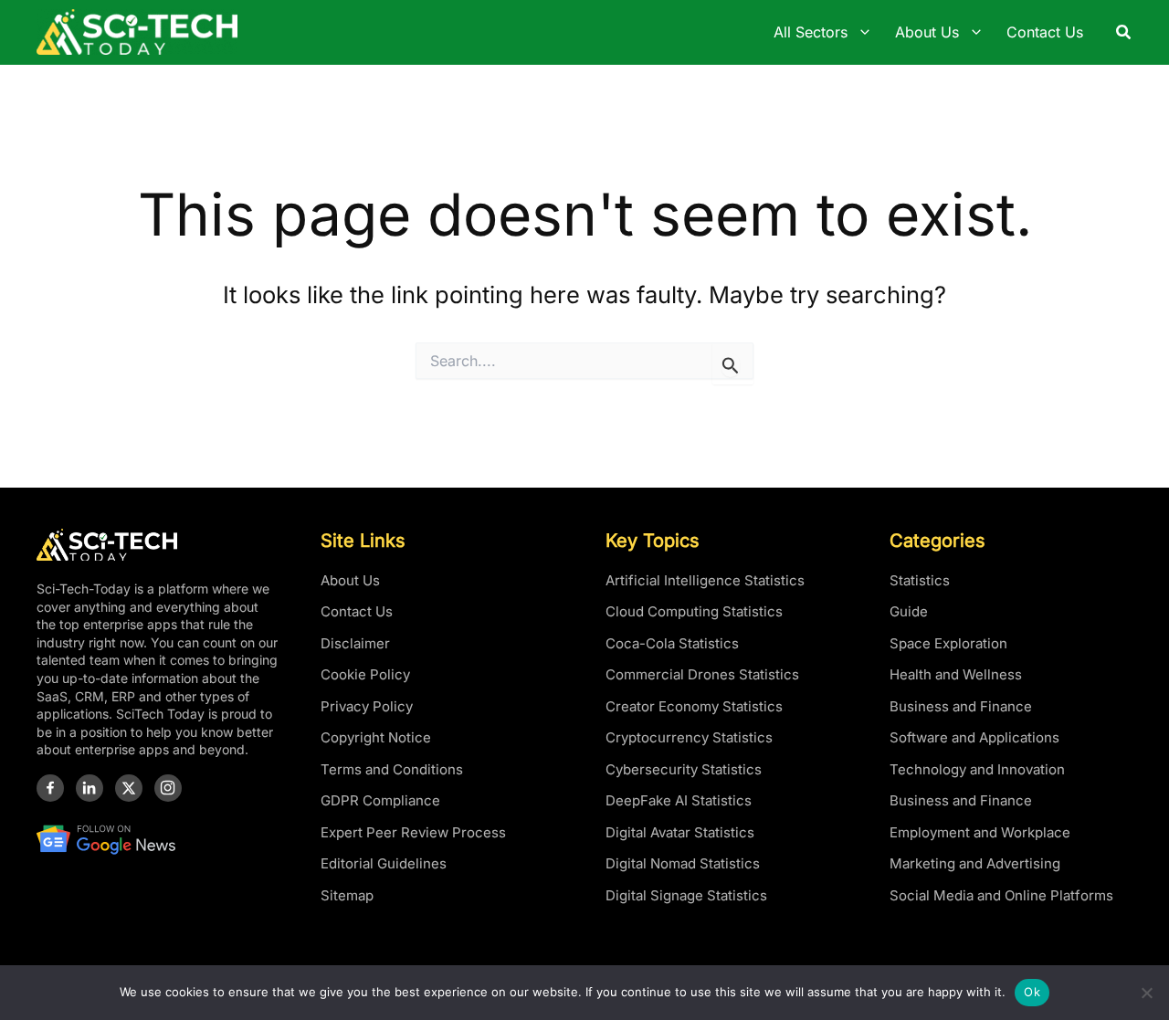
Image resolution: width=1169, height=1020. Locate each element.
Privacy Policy (367, 706)
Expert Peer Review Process (413, 832)
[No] (1146, 992)
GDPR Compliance (380, 800)
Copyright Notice (376, 737)
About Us (350, 580)
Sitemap (347, 895)
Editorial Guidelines (384, 863)
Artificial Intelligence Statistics (705, 580)
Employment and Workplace (980, 832)
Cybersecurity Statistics (684, 769)
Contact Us (357, 611)
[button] (1124, 32)
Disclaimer (355, 643)
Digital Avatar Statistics (680, 832)
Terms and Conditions (392, 769)
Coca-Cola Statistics (672, 643)
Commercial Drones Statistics (702, 674)
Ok (1032, 991)
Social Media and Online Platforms (1001, 895)
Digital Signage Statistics (686, 895)
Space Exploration (948, 643)
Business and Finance (961, 706)
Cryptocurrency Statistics (689, 737)
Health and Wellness (956, 674)
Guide (909, 611)
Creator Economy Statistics (694, 706)
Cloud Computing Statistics (694, 611)
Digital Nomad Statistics (683, 863)
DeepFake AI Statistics (679, 800)
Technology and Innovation (977, 769)
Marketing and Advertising (975, 863)
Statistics (920, 580)
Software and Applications (974, 737)
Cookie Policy (365, 674)
